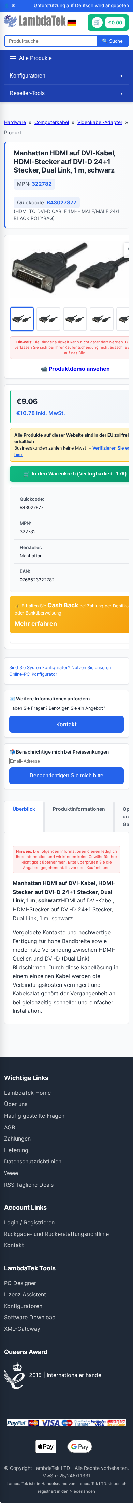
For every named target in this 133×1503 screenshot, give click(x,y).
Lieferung (16, 1150)
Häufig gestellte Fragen (34, 1115)
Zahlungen (17, 1138)
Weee (11, 1173)
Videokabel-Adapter (99, 122)
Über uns (15, 1104)
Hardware (15, 122)
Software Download (30, 1317)
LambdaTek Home (27, 1092)
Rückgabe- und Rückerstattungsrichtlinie (56, 1233)
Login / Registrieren (29, 1222)
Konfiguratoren (23, 1305)
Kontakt (66, 724)
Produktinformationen (79, 809)
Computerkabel (51, 122)
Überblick (24, 809)
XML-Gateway (22, 1328)
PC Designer (20, 1283)
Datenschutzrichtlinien (32, 1161)
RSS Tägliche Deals (29, 1184)
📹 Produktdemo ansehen (75, 368)
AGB (9, 1127)
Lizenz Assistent (25, 1294)
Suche (115, 41)
